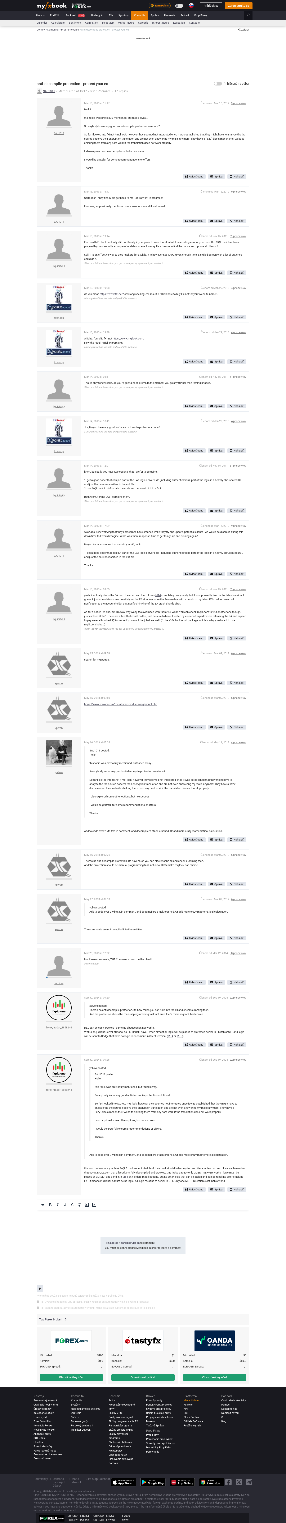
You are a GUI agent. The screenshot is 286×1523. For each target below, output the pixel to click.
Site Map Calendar (98, 1479)
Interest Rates (160, 22)
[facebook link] (228, 1482)
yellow (59, 772)
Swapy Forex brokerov (158, 1408)
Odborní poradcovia (120, 1446)
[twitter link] (239, 1482)
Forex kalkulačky (42, 1446)
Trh (111, 15)
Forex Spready (154, 1400)
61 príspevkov (238, 236)
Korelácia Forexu (43, 1425)
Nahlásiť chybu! (230, 1413)
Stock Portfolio (192, 1417)
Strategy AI (96, 15)
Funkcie (188, 1404)
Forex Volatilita (42, 1421)
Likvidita (38, 1442)
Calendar (42, 22)
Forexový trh (40, 1417)
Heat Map (108, 22)
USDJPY (73, 1520)
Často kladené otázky (233, 1400)
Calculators (58, 22)
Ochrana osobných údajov (59, 1482)
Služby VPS (115, 1413)
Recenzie (169, 15)
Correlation (91, 22)
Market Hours (126, 22)
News (125, 1519)
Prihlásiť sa (211, 5)
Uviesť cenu (196, 176)
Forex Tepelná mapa (45, 1450)
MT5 (179, 1036)
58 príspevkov (238, 953)
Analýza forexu (42, 1433)
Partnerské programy (121, 1425)
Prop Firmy (200, 15)
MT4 (158, 595)
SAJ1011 (49, 91)
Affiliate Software (193, 1421)
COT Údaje (39, 1438)
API (186, 1408)
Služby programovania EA (123, 1421)
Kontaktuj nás (229, 1408)
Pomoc (225, 1404)
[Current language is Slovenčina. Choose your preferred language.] (191, 5)
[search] (251, 15)
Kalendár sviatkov (43, 1413)
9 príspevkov (238, 103)
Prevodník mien (42, 1458)
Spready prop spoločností (160, 1443)
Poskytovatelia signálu (121, 1417)
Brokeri (184, 15)
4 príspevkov (238, 288)
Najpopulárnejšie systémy (85, 1408)
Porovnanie (152, 1451)
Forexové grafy (79, 1421)
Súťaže (75, 1417)
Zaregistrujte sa (238, 5)
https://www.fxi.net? (112, 294)
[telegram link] (249, 1482)
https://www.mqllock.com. (128, 338)
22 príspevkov (238, 997)
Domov (40, 15)
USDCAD (98, 1520)
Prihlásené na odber (236, 83)
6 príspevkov (238, 653)
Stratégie (76, 1413)
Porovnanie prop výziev (159, 1439)
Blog (223, 1421)
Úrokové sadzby (42, 1408)
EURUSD (73, 1515)
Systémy (123, 15)
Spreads (143, 22)
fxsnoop (59, 317)
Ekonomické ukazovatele (47, 1454)
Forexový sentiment (82, 1425)
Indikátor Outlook (80, 1429)
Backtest (75, 15)
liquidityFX (59, 266)
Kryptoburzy (115, 1450)
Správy (155, 15)
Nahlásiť (239, 176)
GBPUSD (98, 1515)
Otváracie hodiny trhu (45, 1404)
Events (126, 1516)
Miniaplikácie (191, 1400)
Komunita (139, 15)
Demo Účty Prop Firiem (159, 1447)
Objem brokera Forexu (158, 1413)
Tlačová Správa (155, 1425)
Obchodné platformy (120, 1442)
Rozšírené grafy (192, 1425)
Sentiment (75, 22)
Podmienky (40, 1479)
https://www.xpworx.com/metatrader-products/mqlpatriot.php (120, 704)
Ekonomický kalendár (45, 1400)
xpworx (59, 683)
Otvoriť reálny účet (71, 1377)
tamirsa (58, 983)
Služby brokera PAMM (121, 1429)
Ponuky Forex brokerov (159, 1404)
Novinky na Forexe (43, 1429)
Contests (194, 22)
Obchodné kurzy (118, 1454)
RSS (186, 1413)
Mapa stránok (77, 1480)
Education (179, 22)
